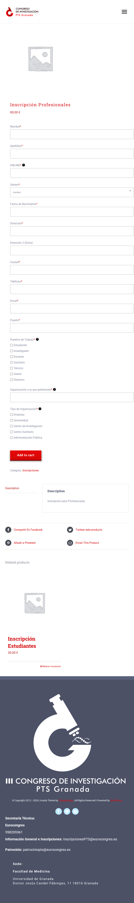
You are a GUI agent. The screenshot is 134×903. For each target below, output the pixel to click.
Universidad (21, 420)
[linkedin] (75, 811)
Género (15, 184)
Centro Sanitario (24, 432)
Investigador (21, 351)
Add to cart (25, 455)
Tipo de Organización (25, 409)
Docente (19, 356)
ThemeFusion (66, 800)
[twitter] (67, 811)
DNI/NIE (17, 165)
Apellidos (16, 146)
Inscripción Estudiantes (22, 642)
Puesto (15, 320)
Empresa (19, 414)
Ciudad (15, 262)
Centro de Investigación (28, 426)
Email (14, 301)
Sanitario (19, 362)
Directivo (19, 379)
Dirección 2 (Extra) (21, 242)
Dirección (16, 223)
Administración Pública (28, 437)
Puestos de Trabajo (24, 339)
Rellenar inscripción (52, 666)
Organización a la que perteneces (32, 389)
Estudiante (20, 345)
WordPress (116, 800)
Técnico (18, 368)
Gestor (18, 374)
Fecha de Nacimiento (23, 204)
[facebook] (58, 811)
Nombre (15, 126)
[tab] (21, 488)
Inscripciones (31, 470)
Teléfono (16, 281)
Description (12, 488)
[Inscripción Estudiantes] (34, 602)
